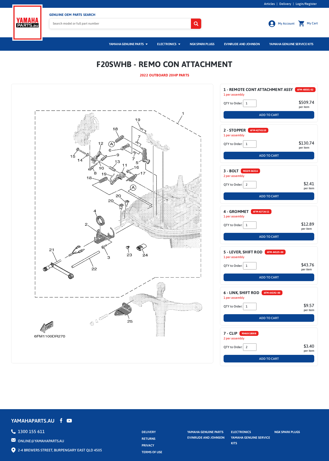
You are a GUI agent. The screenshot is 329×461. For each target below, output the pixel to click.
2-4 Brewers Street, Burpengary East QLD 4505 (60, 450)
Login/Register (306, 4)
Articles (269, 4)
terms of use (152, 452)
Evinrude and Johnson (242, 44)
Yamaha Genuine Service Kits (291, 44)
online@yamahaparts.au (41, 441)
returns (148, 438)
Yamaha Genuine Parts (126, 44)
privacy (148, 445)
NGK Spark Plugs (202, 44)
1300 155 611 (31, 431)
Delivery (285, 4)
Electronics (167, 44)
